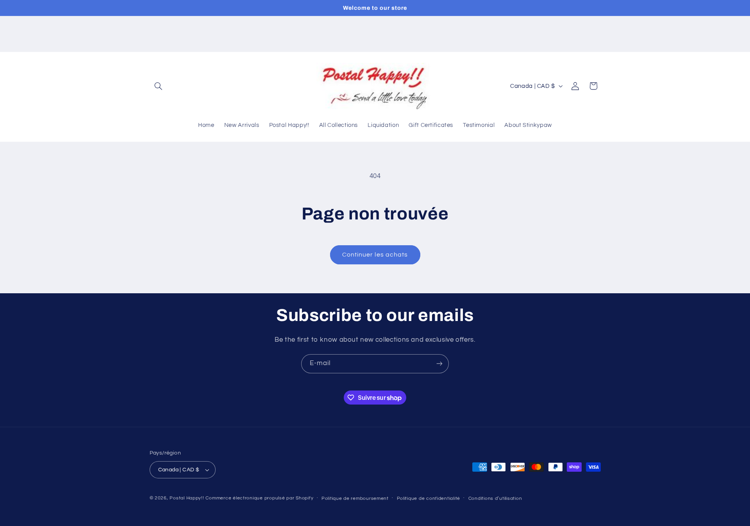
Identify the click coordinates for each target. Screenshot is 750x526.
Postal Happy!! (187, 498)
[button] (159, 86)
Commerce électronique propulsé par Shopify (259, 498)
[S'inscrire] (439, 363)
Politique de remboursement (355, 498)
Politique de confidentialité (429, 498)
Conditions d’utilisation (495, 498)
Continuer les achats (375, 254)
